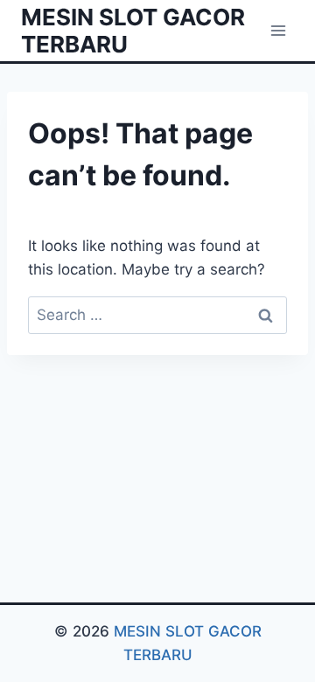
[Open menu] (278, 30)
